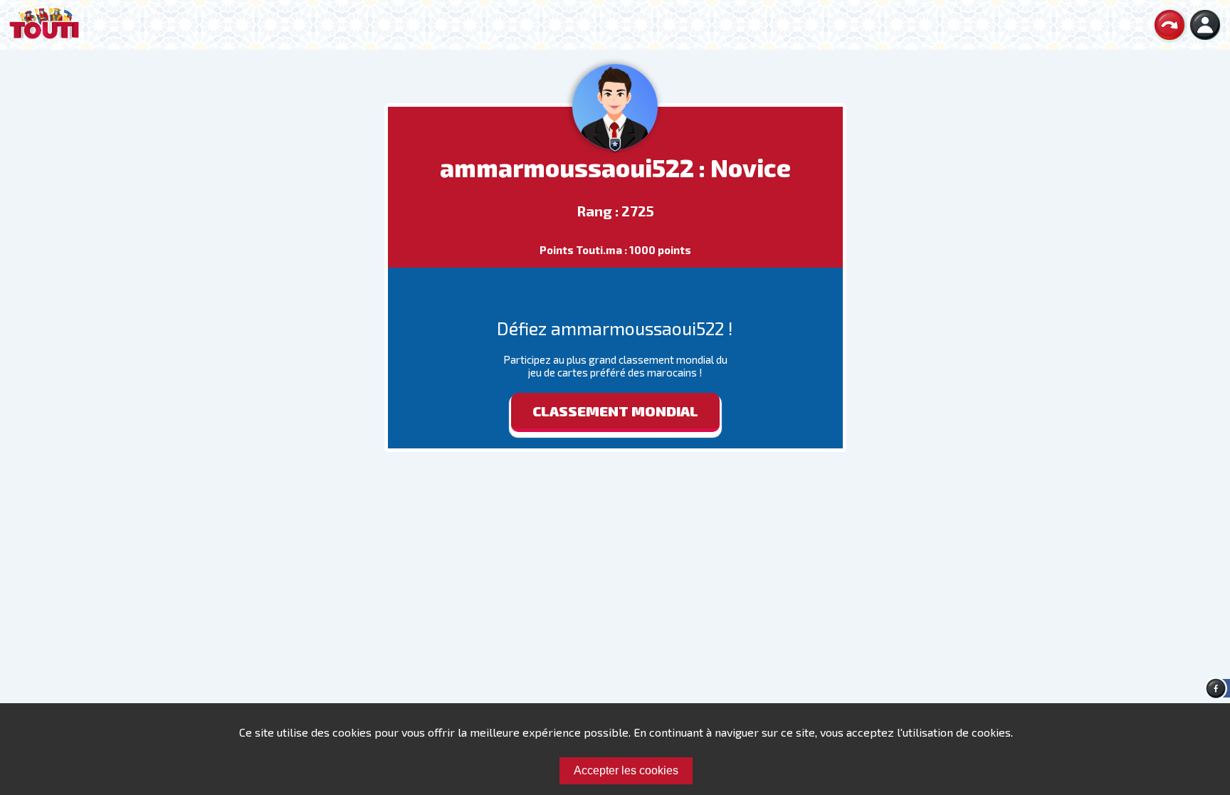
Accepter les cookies (626, 770)
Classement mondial (615, 410)
